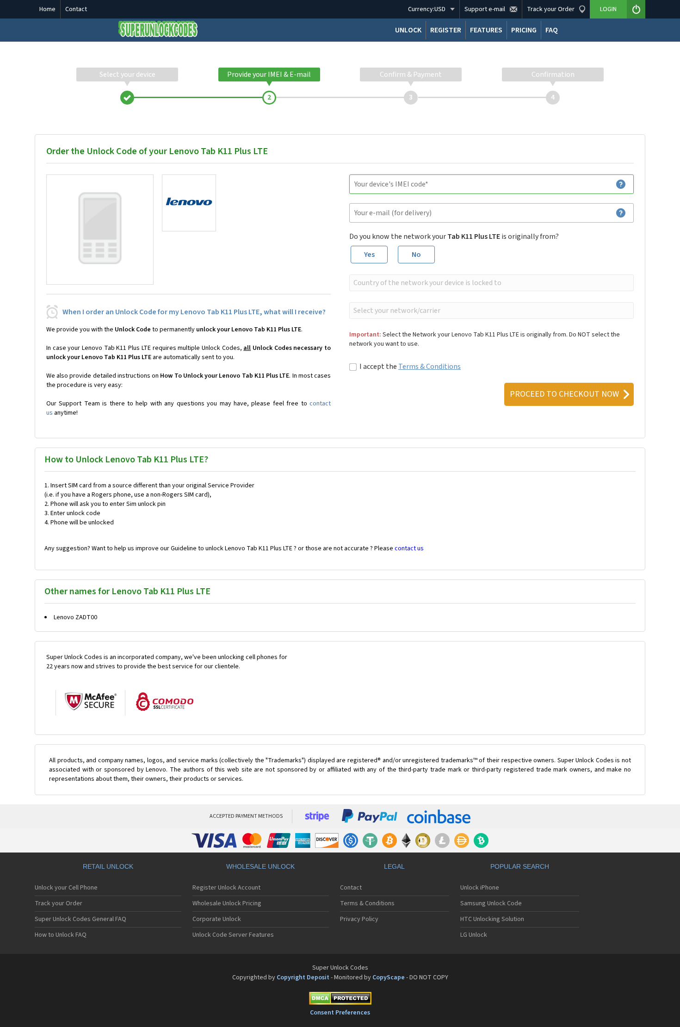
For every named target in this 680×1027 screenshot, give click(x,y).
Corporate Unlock (216, 919)
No (416, 254)
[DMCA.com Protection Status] (340, 1000)
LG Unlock (473, 935)
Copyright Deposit (303, 977)
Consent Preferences (340, 1012)
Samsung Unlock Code (491, 903)
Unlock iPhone (479, 887)
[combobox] (490, 283)
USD (426, 9)
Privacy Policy (359, 919)
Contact (76, 9)
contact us (409, 548)
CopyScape (388, 977)
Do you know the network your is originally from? (454, 236)
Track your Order (58, 903)
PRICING (524, 30)
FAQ (551, 30)
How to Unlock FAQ (61, 935)
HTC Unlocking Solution (492, 919)
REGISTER (445, 30)
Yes (369, 254)
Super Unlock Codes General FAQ (80, 919)
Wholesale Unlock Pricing (226, 903)
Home (47, 9)
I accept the (410, 366)
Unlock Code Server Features (233, 935)
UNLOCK (408, 30)
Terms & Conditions (429, 366)
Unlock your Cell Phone (66, 887)
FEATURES (486, 30)
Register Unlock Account (226, 887)
